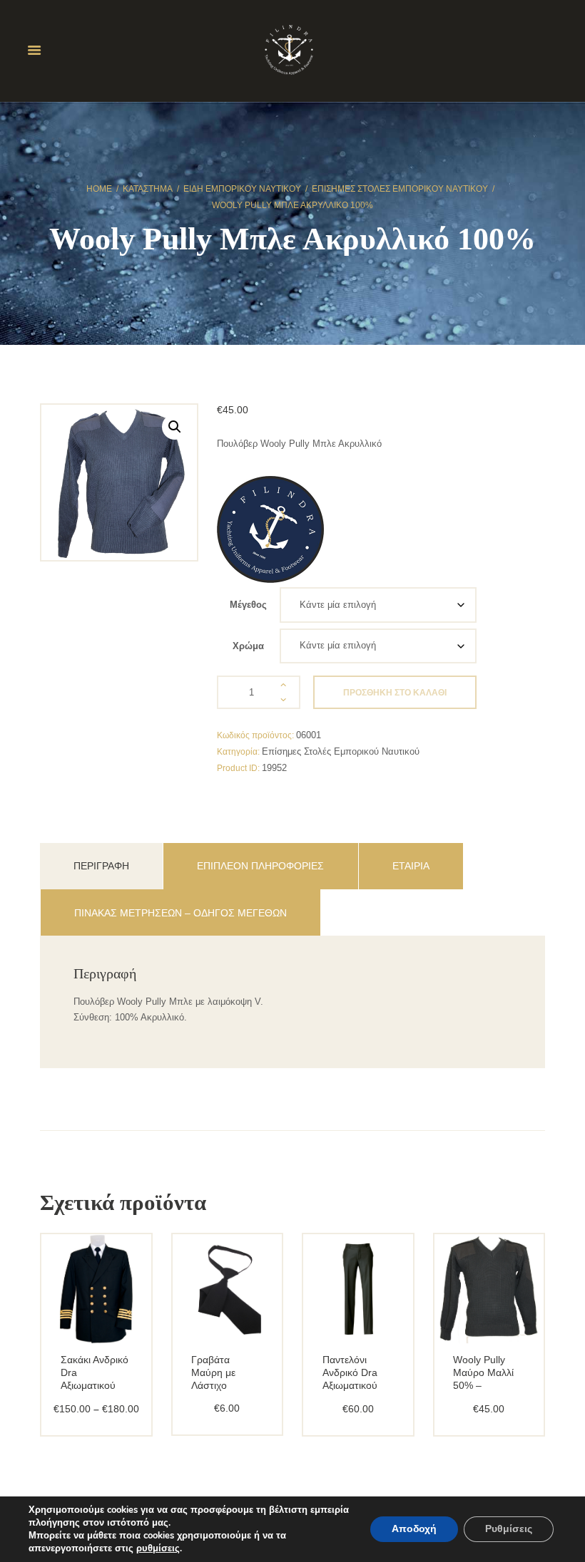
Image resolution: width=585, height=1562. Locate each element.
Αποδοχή (414, 1529)
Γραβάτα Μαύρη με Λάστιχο (213, 1372)
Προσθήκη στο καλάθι (395, 693)
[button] (175, 427)
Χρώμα (248, 646)
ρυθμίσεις (158, 1548)
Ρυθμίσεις (508, 1529)
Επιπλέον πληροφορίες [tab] (260, 865)
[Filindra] (270, 529)
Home (99, 189)
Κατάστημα (148, 189)
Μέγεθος (248, 604)
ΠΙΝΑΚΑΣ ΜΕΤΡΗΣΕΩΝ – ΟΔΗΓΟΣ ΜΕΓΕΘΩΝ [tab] (180, 913)
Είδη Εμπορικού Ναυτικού (242, 189)
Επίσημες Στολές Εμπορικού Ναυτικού (400, 189)
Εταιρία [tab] (410, 865)
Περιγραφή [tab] (101, 865)
